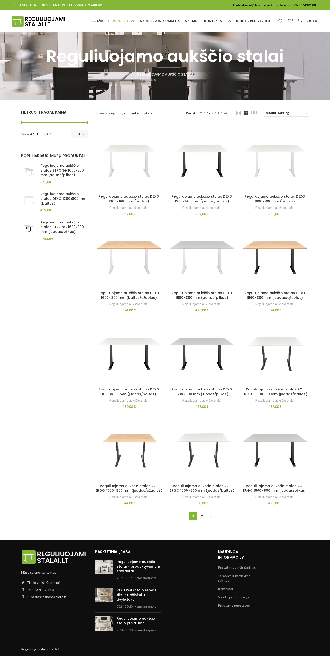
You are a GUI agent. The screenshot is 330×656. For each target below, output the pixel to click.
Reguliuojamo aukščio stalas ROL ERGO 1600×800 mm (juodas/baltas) (202, 488)
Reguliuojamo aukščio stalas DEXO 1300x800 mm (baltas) (63, 199)
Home (100, 113)
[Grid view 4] (254, 113)
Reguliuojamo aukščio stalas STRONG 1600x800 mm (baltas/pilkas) (62, 170)
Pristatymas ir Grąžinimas (237, 567)
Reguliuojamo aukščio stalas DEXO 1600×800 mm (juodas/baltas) (129, 391)
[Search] (281, 21)
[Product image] (129, 158)
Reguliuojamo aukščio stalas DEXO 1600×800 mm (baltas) (274, 199)
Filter (79, 134)
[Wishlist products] (290, 21)
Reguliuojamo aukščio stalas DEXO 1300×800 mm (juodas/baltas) (202, 199)
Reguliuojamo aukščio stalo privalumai (136, 621)
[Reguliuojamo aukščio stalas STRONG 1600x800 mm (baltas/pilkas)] (29, 173)
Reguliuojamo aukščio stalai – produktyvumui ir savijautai (138, 566)
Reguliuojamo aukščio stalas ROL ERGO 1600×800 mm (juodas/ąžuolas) (128, 488)
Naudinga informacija (233, 597)
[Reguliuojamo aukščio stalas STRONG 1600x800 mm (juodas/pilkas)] (29, 230)
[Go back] (40, 56)
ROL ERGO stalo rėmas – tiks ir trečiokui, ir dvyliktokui (138, 595)
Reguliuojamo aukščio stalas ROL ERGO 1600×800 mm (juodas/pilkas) (275, 488)
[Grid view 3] (246, 113)
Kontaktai (225, 589)
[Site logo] (38, 21)
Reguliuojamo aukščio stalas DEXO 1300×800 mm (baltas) (129, 199)
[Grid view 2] (238, 113)
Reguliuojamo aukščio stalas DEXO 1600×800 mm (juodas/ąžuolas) (274, 295)
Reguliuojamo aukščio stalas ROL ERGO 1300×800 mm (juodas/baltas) (275, 391)
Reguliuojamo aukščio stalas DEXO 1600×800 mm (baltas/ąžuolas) (129, 295)
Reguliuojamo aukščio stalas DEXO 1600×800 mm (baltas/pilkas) (202, 295)
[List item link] (54, 589)
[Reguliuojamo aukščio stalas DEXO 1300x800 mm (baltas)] (29, 202)
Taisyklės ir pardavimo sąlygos (234, 578)
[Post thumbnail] (104, 570)
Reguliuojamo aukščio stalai (128, 207)
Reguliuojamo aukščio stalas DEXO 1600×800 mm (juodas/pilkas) (202, 391)
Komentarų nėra (146, 578)
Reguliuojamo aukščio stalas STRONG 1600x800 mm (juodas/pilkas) (62, 227)
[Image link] (54, 557)
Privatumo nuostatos (234, 605)
